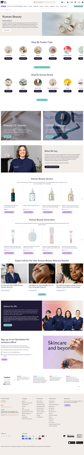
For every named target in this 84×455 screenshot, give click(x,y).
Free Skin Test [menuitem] (51, 401)
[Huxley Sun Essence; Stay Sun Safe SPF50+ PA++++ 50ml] (32, 236)
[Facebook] (1, 436)
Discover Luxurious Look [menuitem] (27, 418)
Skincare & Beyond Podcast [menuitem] (54, 424)
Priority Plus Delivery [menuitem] (53, 415)
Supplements (35, 6)
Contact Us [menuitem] (51, 420)
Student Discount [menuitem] (40, 402)
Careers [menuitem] (23, 406)
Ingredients (52, 6)
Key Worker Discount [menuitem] (41, 406)
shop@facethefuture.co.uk (6, 407)
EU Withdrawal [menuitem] (40, 417)
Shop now (8, 58)
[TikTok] (6, 436)
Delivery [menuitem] (50, 413)
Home (2, 9)
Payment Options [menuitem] (40, 410)
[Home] (64, 436)
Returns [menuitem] (50, 417)
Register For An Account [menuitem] (27, 402)
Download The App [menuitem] (40, 404)
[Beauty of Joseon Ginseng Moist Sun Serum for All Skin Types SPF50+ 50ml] (52, 236)
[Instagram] (4, 436)
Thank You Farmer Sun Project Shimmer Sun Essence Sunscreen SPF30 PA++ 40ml (69, 247)
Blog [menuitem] (23, 408)
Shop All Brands (42, 99)
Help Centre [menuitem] (51, 418)
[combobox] (44, 2)
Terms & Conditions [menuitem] (41, 411)
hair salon (16, 415)
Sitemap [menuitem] (38, 415)
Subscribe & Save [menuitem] (40, 408)
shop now (23, 91)
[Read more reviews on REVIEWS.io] (7, 384)
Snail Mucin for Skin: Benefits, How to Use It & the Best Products (41, 286)
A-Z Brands (3, 6)
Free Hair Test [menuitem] (52, 402)
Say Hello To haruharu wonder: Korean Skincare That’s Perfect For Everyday (68, 286)
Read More (7, 30)
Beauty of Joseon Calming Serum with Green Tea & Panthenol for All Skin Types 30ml (51, 206)
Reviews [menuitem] (23, 415)
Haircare (30, 6)
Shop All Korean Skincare (42, 67)
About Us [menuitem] (24, 401)
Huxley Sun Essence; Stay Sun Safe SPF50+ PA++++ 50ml (31, 247)
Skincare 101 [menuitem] (51, 410)
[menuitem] (1, 436)
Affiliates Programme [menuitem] (26, 413)
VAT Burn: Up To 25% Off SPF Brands (14, 6)
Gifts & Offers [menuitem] (39, 401)
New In (57, 6)
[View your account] (67, 2)
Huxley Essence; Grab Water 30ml (31, 205)
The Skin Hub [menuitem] (51, 408)
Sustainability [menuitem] (24, 417)
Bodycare (42, 6)
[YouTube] (9, 436)
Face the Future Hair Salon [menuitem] (27, 411)
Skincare (25, 6)
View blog (42, 294)
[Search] (34, 2)
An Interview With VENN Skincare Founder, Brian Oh (12, 286)
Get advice (8, 325)
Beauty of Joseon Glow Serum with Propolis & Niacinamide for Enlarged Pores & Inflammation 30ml (70, 206)
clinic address (10, 415)
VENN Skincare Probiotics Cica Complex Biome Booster (11, 206)
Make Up (47, 6)
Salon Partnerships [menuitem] (26, 410)
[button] (14, 379)
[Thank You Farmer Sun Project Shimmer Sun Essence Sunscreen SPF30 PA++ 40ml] (71, 236)
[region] (48, 380)
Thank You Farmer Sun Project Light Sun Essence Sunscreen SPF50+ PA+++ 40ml (13, 247)
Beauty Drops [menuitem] (51, 406)
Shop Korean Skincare (52, 166)
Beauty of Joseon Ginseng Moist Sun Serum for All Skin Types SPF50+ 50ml (51, 247)
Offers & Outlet (63, 6)
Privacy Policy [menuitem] (39, 413)
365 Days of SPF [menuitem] (52, 411)
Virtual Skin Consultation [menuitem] (54, 404)
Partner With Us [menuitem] (25, 404)
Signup (4, 359)
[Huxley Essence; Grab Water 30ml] (32, 195)
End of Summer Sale (78, 6)
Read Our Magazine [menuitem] (53, 426)
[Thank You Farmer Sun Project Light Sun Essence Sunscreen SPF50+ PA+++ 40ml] (13, 236)
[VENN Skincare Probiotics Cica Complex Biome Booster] (13, 195)
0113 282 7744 (4, 402)
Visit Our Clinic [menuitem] (52, 422)
